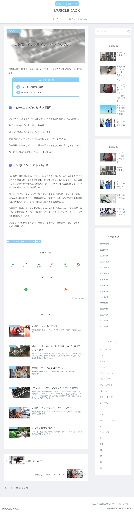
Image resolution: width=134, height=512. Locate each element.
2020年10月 (105, 274)
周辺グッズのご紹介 (108, 421)
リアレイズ (104, 414)
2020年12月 (105, 262)
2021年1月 (104, 256)
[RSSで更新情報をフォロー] (65, 289)
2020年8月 (104, 285)
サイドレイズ (105, 361)
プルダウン (104, 403)
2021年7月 (104, 250)
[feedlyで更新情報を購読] (26, 289)
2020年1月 (104, 327)
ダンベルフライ (106, 379)
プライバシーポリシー (121, 504)
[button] (128, 31)
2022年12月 (105, 244)
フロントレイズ (106, 397)
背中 (102, 444)
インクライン (14, 241)
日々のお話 (104, 432)
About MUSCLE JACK (101, 504)
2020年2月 (104, 321)
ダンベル (103, 367)
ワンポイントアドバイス (31, 92)
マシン (102, 409)
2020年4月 (104, 309)
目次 (44, 80)
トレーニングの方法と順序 (32, 87)
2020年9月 (104, 279)
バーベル (103, 391)
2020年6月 (104, 297)
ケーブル (103, 355)
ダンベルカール (106, 373)
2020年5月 (104, 303)
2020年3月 (104, 315)
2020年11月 (105, 268)
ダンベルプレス (28, 241)
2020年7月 (104, 291)
